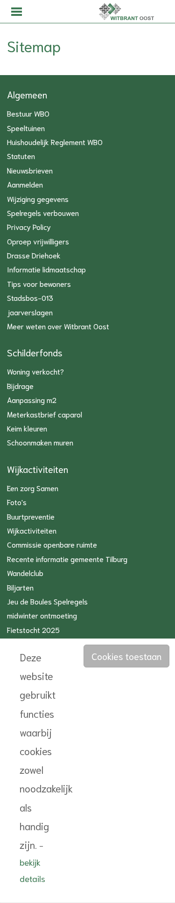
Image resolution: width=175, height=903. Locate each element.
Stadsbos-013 (30, 297)
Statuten (21, 155)
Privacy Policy (29, 226)
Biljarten (20, 587)
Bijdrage (20, 385)
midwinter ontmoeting (42, 615)
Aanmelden (25, 184)
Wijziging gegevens (38, 198)
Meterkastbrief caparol (44, 414)
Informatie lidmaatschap (46, 269)
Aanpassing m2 (31, 399)
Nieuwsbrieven (30, 170)
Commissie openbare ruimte (52, 544)
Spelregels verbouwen (43, 212)
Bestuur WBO (28, 113)
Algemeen (27, 94)
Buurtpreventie (31, 516)
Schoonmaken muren (40, 442)
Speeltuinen (26, 127)
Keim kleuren (27, 428)
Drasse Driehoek (34, 255)
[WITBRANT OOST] (102, 11)
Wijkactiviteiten (37, 469)
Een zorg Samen (32, 488)
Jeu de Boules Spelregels (47, 601)
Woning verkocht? (35, 371)
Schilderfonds (35, 352)
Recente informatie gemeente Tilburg (67, 558)
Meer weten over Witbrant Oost (58, 326)
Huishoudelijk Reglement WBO (55, 141)
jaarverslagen (30, 312)
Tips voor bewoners (39, 283)
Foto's (17, 502)
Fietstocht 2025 (33, 629)
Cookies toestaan (126, 656)
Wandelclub (25, 572)
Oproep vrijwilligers (38, 241)
